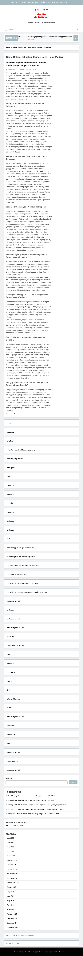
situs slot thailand (13, 699)
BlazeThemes (63, 952)
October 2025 (12, 878)
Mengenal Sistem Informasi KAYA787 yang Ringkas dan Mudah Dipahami (34, 814)
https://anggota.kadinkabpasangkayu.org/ (22, 557)
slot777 (9, 708)
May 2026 (10, 847)
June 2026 (10, 842)
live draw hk (11, 672)
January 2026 (12, 865)
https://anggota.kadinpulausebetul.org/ (21, 548)
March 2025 (11, 909)
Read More (9, 414)
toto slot (10, 503)
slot (8, 477)
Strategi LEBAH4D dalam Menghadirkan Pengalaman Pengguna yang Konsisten (38, 3)
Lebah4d (46, 76)
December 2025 (12, 869)
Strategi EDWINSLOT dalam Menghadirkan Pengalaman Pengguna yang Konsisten (37, 805)
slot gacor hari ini (13, 601)
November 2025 (12, 874)
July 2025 (10, 892)
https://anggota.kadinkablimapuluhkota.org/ (23, 565)
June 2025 (10, 896)
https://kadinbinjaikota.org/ (17, 574)
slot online (11, 734)
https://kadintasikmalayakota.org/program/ (22, 583)
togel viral (10, 637)
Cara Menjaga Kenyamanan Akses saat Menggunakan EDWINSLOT (32, 796)
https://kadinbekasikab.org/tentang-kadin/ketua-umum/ (27, 592)
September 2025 (13, 883)
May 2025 (10, 901)
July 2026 (10, 838)
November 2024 (12, 927)
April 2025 (10, 905)
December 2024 (12, 923)
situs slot (10, 726)
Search (9, 778)
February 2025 (12, 914)
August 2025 (11, 887)
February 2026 (12, 860)
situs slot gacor (12, 761)
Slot (8, 690)
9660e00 (11, 70)
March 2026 (11, 856)
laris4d (9, 681)
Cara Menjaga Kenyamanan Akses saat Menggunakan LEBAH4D (46, 37)
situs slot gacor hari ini (15, 628)
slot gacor (10, 486)
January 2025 (12, 918)
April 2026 (10, 851)
